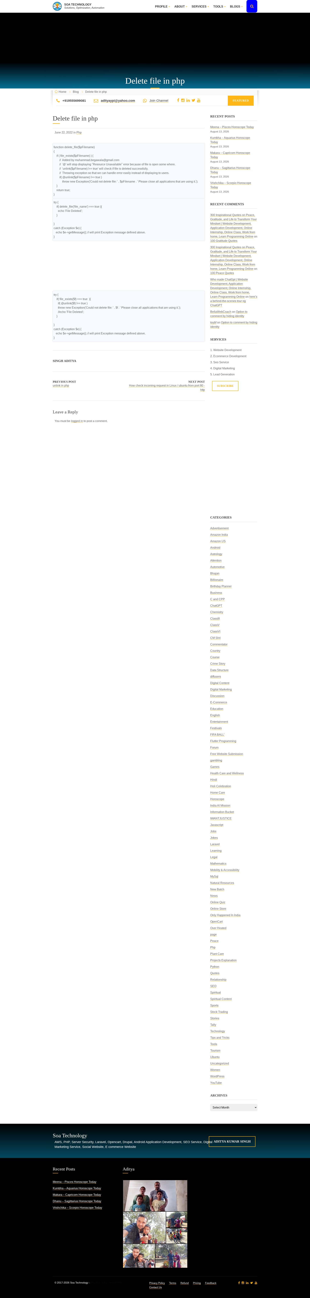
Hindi (213, 779)
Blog (76, 91)
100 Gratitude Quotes (223, 240)
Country (215, 650)
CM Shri (215, 637)
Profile (161, 6)
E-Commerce (218, 702)
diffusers (215, 676)
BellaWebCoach (220, 311)
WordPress (217, 1076)
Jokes (214, 837)
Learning (216, 850)
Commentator (218, 644)
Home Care (217, 792)
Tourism (215, 1050)
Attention (216, 560)
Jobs (213, 831)
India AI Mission (220, 805)
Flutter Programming (223, 741)
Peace (214, 940)
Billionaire (216, 579)
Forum (214, 747)
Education (216, 708)
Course (215, 657)
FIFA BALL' (217, 734)
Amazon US (218, 541)
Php (79, 132)
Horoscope (217, 799)
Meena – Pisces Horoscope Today (232, 127)
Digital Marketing (221, 689)
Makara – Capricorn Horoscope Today (77, 1194)
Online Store (218, 908)
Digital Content (219, 683)
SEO (213, 986)
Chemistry (216, 612)
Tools (218, 6)
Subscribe (225, 385)
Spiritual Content (221, 999)
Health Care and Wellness (227, 773)
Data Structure (219, 670)
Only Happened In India (225, 915)
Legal (213, 857)
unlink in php (61, 385)
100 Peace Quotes (222, 273)
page (213, 934)
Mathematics (218, 863)
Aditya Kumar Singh (232, 1141)
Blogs (235, 6)
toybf (213, 322)
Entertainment (219, 721)
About (179, 6)
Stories (214, 1018)
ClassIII (215, 618)
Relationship (218, 979)
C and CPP (217, 599)
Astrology (216, 554)
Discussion (217, 695)
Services (199, 6)
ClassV (215, 625)
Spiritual (215, 992)
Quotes (214, 973)
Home (62, 91)
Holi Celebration (220, 786)
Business (216, 592)
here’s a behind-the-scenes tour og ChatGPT (233, 301)
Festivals (216, 728)
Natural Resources (222, 882)
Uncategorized (219, 1063)
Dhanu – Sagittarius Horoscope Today (77, 1201)
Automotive (217, 566)
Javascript (216, 824)
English (215, 715)
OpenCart (216, 921)
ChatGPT (216, 605)
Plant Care (217, 953)
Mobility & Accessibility (224, 870)
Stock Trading (219, 1011)
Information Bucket (222, 812)
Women (215, 1069)
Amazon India (219, 534)
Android (215, 547)
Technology (217, 1031)
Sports (214, 1005)
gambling (216, 760)
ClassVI (215, 631)
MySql (214, 876)
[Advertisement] (155, 38)
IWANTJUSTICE (221, 818)
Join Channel (158, 100)
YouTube (216, 1082)
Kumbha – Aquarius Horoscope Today (77, 1188)
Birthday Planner (221, 586)
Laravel (215, 844)
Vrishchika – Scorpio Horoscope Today (77, 1207)
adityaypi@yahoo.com (118, 100)
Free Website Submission (226, 753)
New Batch (217, 889)
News (214, 895)
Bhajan (214, 573)
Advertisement (219, 528)
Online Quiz (217, 902)
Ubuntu (215, 1057)
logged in (77, 421)
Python (214, 966)
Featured (241, 100)
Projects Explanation (223, 960)
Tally (213, 1024)
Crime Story (217, 663)
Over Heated (218, 928)
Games (214, 766)
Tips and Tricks (219, 1037)
